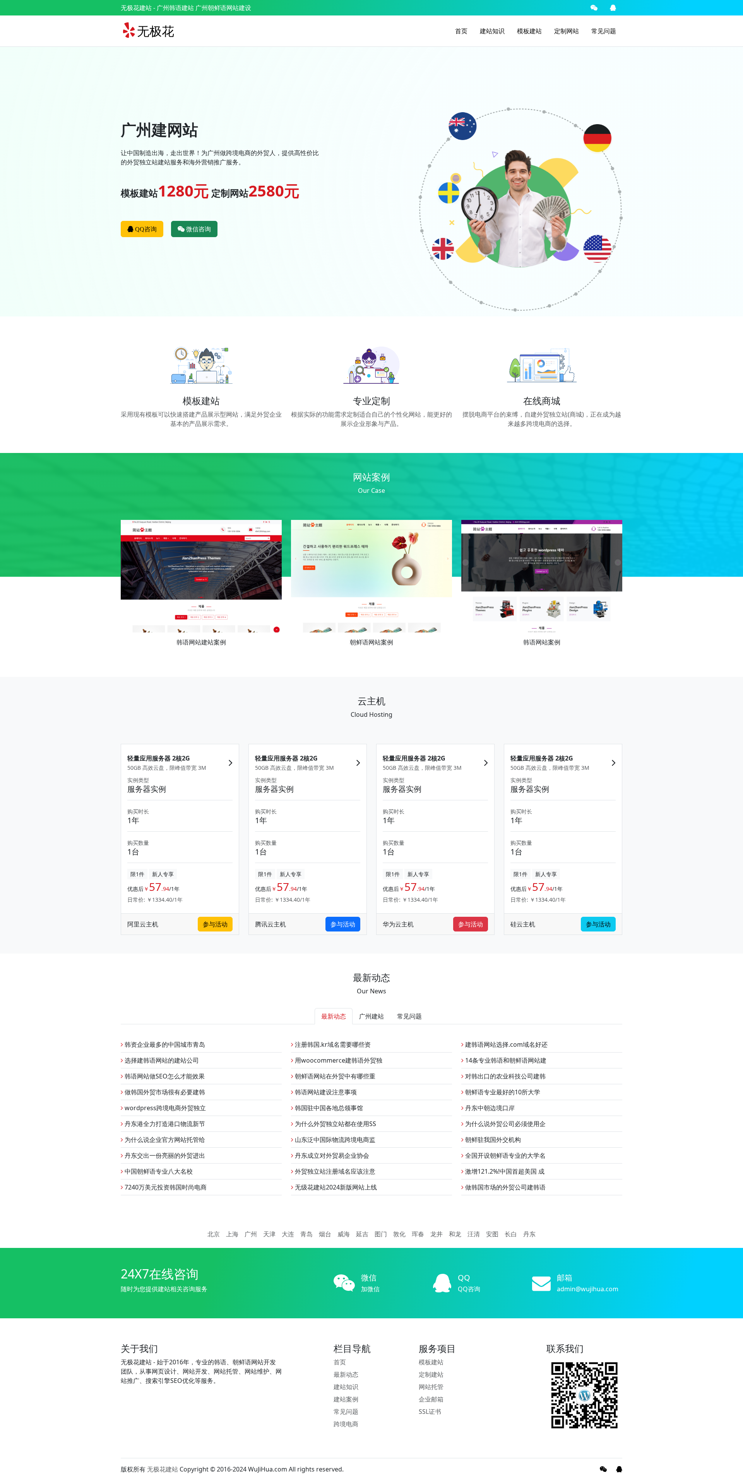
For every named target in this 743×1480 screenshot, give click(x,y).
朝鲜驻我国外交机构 (492, 1139)
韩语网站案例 (541, 642)
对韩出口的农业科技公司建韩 (505, 1076)
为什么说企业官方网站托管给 (164, 1139)
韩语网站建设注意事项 (325, 1092)
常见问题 (603, 31)
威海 (343, 1234)
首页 (461, 31)
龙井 (436, 1234)
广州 (251, 1234)
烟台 (325, 1234)
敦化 (399, 1234)
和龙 (455, 1234)
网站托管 (431, 1387)
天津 (269, 1234)
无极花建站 (136, 7)
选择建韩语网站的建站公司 (161, 1060)
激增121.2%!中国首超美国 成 (504, 1171)
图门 (381, 1234)
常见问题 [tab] (409, 1016)
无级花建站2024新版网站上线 (335, 1187)
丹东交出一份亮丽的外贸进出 (164, 1155)
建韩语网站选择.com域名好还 (506, 1044)
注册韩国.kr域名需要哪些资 (332, 1044)
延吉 (362, 1234)
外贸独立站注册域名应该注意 (334, 1171)
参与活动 (215, 924)
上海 (232, 1234)
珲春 (418, 1234)
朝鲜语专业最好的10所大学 (502, 1092)
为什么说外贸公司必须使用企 (505, 1123)
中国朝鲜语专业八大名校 (158, 1171)
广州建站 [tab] (371, 1016)
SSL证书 (430, 1411)
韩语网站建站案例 (201, 642)
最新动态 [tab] (333, 1016)
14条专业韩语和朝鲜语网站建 (505, 1060)
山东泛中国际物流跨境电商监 (334, 1139)
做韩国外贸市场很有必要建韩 (164, 1092)
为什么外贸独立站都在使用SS (334, 1123)
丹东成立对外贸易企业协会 (331, 1155)
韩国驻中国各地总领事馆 (328, 1108)
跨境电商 (346, 1424)
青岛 (306, 1234)
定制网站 (566, 31)
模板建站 (529, 31)
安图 (492, 1234)
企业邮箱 (431, 1399)
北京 (213, 1234)
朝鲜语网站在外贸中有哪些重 (334, 1076)
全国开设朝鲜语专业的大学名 (505, 1155)
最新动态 (346, 1374)
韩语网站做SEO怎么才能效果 (164, 1076)
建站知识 (492, 31)
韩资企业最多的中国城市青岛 (164, 1044)
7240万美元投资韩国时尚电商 (165, 1187)
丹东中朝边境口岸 (489, 1108)
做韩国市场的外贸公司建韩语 (505, 1187)
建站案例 (346, 1399)
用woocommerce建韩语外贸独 (337, 1060)
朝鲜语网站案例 (371, 642)
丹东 (529, 1234)
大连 (288, 1234)
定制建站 (431, 1374)
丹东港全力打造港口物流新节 (164, 1123)
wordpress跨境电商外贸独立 (164, 1108)
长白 (511, 1234)
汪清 (473, 1234)
